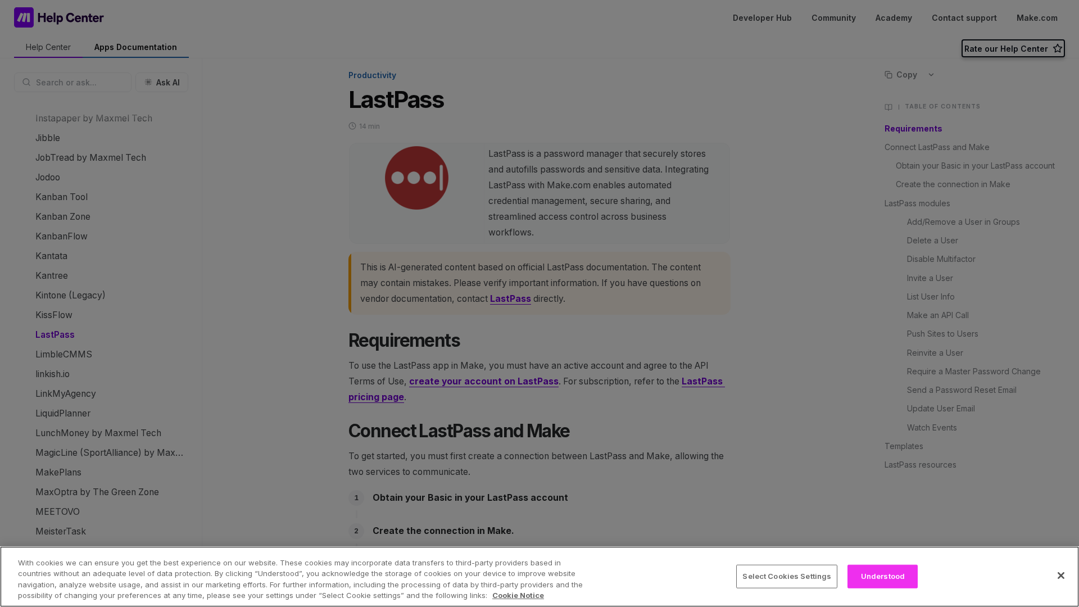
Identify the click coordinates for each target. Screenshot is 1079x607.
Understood (883, 576)
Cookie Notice (518, 595)
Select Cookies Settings (786, 576)
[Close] (1061, 575)
